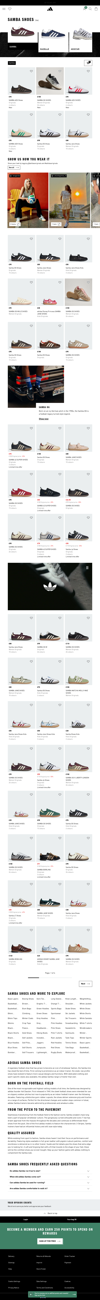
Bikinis (11, 1023)
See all (11, 167)
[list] (46, 63)
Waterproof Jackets (70, 1053)
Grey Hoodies (42, 1018)
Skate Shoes (70, 1009)
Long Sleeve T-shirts (56, 999)
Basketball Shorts (12, 1009)
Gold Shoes (27, 1033)
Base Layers (13, 999)
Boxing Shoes (28, 999)
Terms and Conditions (44, 1288)
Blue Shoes (12, 1048)
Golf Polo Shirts (26, 1043)
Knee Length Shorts (70, 999)
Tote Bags (69, 1048)
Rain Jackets (56, 1038)
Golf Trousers (28, 1053)
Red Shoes (55, 1048)
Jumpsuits (41, 1048)
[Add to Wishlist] (31, 71)
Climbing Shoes (26, 1014)
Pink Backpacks (55, 1019)
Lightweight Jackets (42, 1053)
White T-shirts (86, 1023)
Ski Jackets (70, 1014)
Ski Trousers (70, 1018)
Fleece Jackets (25, 1028)
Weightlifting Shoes (85, 999)
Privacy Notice (13, 1288)
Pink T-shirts (56, 1033)
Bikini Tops (12, 1018)
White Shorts (85, 1014)
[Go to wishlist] (10, 9)
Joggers (40, 1043)
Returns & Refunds (43, 1256)
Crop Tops (26, 1023)
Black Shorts (13, 1033)
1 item (54, 224)
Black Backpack (12, 1028)
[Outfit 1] (28, 200)
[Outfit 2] (69, 200)
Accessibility (69, 1288)
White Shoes (85, 1009)
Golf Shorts (27, 1048)
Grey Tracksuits (41, 1023)
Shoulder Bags (69, 1004)
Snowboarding (71, 1023)
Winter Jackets (83, 1033)
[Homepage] (50, 10)
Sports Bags (56, 1009)
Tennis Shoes (71, 1043)
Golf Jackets (27, 1038)
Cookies (67, 1281)
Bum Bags (26, 1009)
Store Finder (41, 1269)
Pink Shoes (55, 1028)
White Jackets (86, 1004)
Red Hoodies (56, 1043)
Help (10, 1269)
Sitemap (11, 1263)
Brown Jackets (25, 1004)
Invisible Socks (40, 1038)
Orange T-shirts (55, 1004)
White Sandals (86, 1018)
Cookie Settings (14, 1281)
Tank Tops (69, 1038)
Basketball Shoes (12, 1004)
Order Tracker (70, 1256)
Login (26, 1219)
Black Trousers (11, 1038)
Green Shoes (42, 1014)
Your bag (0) (71, 1219)
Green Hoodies (43, 1009)
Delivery (11, 1256)
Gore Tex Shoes (40, 999)
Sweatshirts (70, 1028)
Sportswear (56, 1014)
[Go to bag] (96, 9)
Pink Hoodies (56, 1023)
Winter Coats (27, 1018)
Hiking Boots (42, 1033)
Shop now (44, 419)
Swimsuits (69, 1033)
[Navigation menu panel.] (4, 9)
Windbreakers (86, 1028)
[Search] (90, 9)
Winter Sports (86, 1038)
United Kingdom (54, 1296)
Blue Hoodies (13, 1043)
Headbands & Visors (42, 1028)
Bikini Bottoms (11, 1014)
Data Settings (41, 1281)
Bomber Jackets (11, 1053)
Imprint (39, 1263)
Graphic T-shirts (41, 1004)
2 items (13, 224)
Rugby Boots (56, 1053)
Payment (68, 1263)
